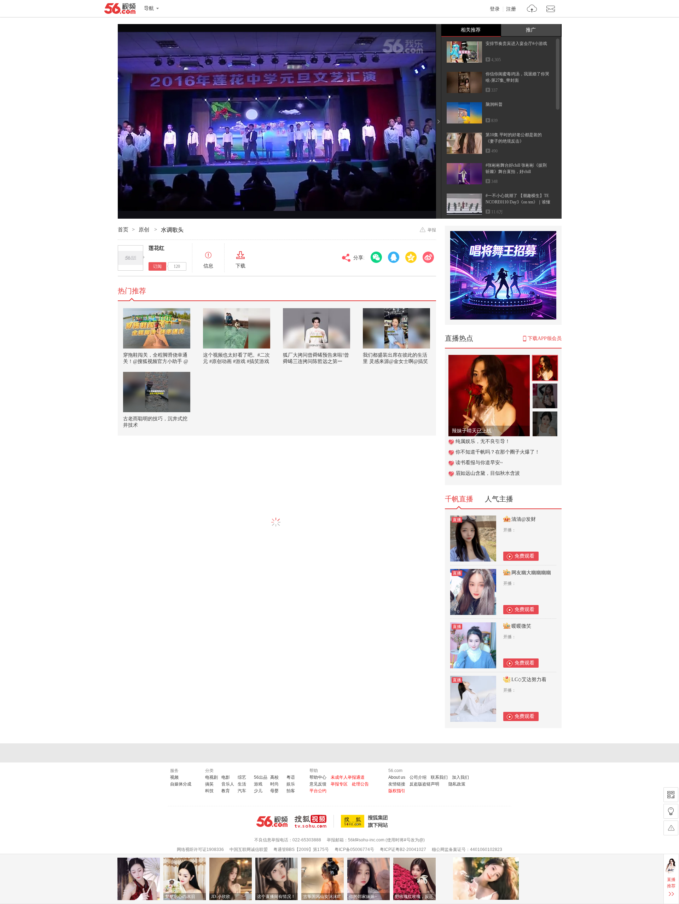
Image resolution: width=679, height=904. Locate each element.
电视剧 (211, 777)
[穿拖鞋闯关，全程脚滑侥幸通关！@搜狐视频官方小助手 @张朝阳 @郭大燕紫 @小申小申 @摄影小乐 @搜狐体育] (156, 328)
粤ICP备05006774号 (354, 849)
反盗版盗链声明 (424, 784)
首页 (123, 229)
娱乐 (290, 784)
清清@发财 (523, 519)
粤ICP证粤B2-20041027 (403, 849)
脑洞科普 (494, 104)
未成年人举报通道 (348, 777)
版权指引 (396, 790)
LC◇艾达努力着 (528, 679)
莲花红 (156, 248)
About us (396, 777)
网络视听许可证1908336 (200, 849)
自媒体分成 (180, 784)
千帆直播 (459, 499)
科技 (209, 790)
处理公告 (360, 784)
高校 (274, 777)
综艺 (242, 777)
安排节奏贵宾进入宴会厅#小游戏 (516, 43)
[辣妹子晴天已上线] (489, 358)
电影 (225, 777)
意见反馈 (317, 784)
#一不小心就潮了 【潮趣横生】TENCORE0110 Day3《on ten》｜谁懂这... (518, 202)
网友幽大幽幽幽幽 (531, 572)
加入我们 (460, 777)
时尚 (274, 784)
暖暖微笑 (521, 626)
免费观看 (524, 556)
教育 (225, 790)
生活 (242, 784)
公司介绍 (418, 777)
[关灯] (670, 811)
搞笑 (209, 784)
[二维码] (670, 794)
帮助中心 (317, 777)
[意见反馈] (670, 827)
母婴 (274, 790)
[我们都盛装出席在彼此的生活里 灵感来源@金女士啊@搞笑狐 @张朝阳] (396, 328)
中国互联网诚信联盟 (249, 849)
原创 (145, 229)
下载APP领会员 (545, 338)
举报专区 (339, 784)
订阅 (157, 266)
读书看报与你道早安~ (479, 462)
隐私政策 (456, 784)
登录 (495, 9)
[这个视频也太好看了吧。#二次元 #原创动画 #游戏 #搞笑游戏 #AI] (236, 328)
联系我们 (439, 777)
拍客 (290, 790)
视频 (174, 777)
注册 (511, 9)
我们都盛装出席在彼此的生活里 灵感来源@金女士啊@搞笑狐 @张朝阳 (395, 361)
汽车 (242, 790)
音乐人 (227, 784)
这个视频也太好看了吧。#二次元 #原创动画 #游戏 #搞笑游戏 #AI (236, 361)
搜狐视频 (314, 821)
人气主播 (499, 499)
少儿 (258, 790)
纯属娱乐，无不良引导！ (482, 441)
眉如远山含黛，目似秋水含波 (487, 473)
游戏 (258, 784)
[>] (532, 9)
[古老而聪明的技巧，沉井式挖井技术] (156, 392)
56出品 (260, 777)
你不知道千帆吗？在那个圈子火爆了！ (497, 452)
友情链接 (396, 784)
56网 (272, 821)
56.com (119, 10)
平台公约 (317, 790)
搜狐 (365, 821)
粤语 (290, 777)
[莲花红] (130, 258)
